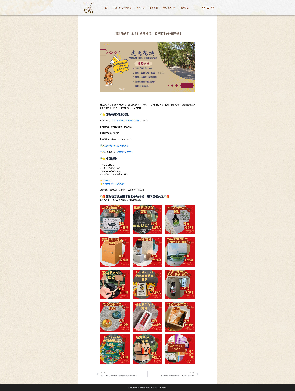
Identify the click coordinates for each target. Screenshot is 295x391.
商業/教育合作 (169, 7)
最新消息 (185, 7)
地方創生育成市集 (124, 152)
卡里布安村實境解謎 (122, 7)
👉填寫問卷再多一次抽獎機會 (112, 184)
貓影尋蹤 (154, 7)
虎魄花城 (141, 7)
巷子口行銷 (163, 388)
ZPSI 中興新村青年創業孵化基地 (125, 120)
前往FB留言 (107, 181)
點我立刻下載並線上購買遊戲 (116, 146)
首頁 (106, 7)
